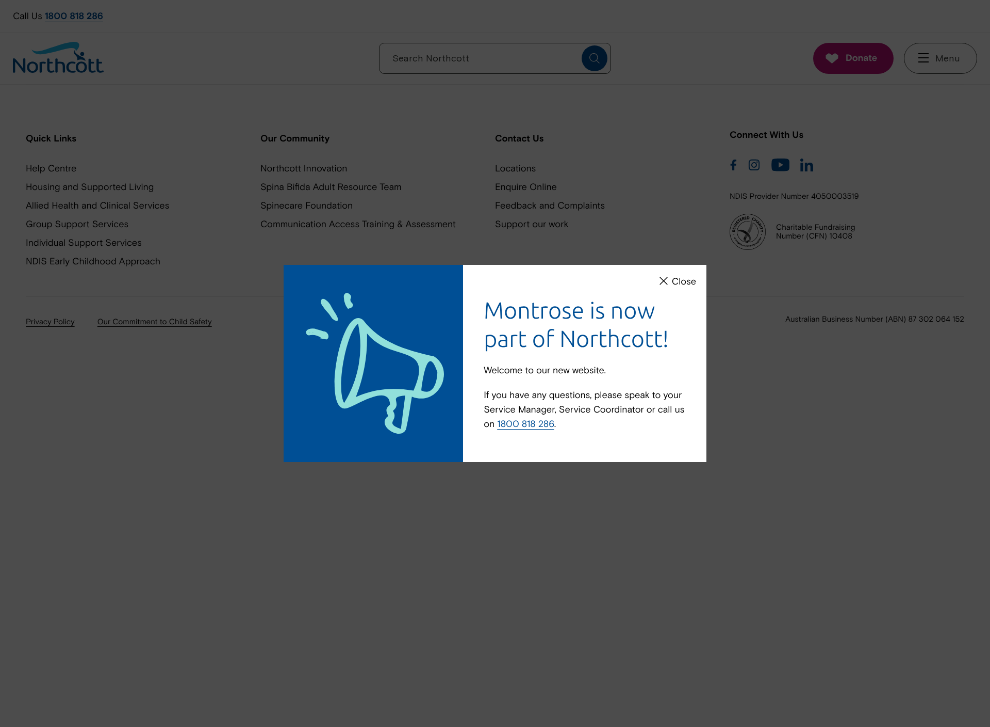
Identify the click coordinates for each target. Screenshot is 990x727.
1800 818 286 (525, 423)
